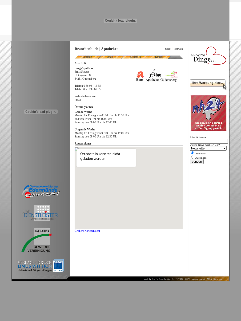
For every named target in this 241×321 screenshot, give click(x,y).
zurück (168, 49)
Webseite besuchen (85, 96)
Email (78, 100)
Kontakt (159, 56)
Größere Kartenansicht (87, 230)
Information (135, 56)
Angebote (111, 56)
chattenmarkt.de (198, 279)
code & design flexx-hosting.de (159, 279)
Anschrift (87, 56)
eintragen (178, 49)
